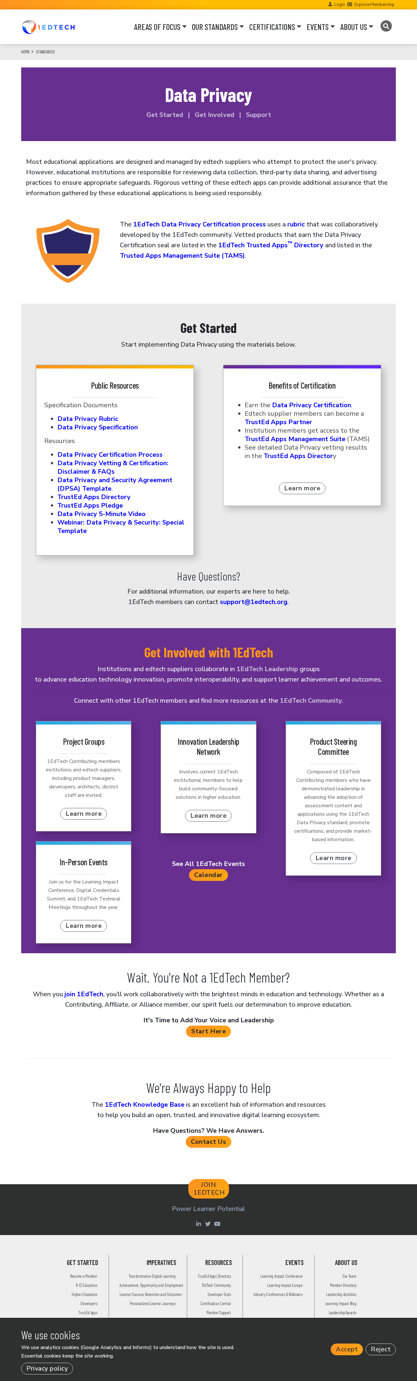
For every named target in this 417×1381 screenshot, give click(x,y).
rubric (297, 224)
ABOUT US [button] (353, 27)
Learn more (302, 488)
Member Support (219, 1312)
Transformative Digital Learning (152, 1276)
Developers (88, 1303)
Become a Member (83, 1276)
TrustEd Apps (88, 1312)
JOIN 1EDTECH (209, 1188)
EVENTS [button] (318, 27)
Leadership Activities (341, 1294)
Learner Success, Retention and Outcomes (150, 1294)
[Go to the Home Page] (49, 26)
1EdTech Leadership (267, 669)
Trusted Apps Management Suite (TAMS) (182, 255)
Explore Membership (374, 4)
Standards (45, 51)
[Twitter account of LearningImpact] (209, 1223)
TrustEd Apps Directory (214, 1276)
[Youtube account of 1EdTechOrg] (218, 1223)
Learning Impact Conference (281, 1276)
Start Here (208, 1031)
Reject (381, 1349)
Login (339, 4)
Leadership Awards (342, 1312)
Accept (347, 1349)
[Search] (386, 26)
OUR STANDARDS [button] (215, 27)
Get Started (164, 114)
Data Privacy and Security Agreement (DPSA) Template (114, 484)
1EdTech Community (311, 700)
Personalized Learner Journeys (152, 1303)
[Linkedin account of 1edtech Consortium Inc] (199, 1223)
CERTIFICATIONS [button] (272, 27)
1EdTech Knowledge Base (144, 1104)
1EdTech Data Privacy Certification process (199, 224)
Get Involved (213, 114)
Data (110, 454)
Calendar (208, 874)
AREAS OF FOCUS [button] (157, 27)
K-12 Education (86, 1285)
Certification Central (215, 1303)
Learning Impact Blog (340, 1303)
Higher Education (84, 1294)
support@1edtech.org (253, 601)
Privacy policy (47, 1368)
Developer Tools (219, 1294)
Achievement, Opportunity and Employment (151, 1285)
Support (258, 114)
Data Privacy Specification (97, 427)
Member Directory (343, 1285)
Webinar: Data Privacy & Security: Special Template (120, 526)
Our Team (349, 1276)
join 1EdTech (84, 994)
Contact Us (208, 1141)
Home (25, 51)
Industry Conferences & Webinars (278, 1294)
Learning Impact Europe (284, 1285)
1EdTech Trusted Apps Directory (271, 245)
